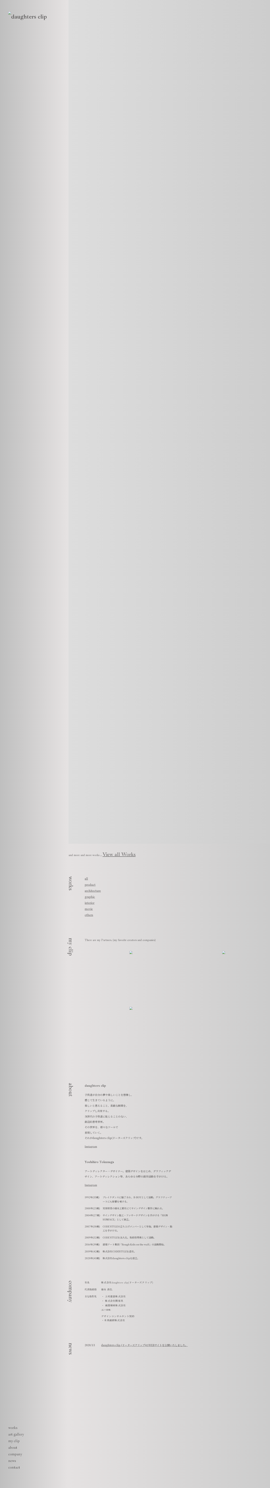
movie (89, 909)
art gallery (16, 1434)
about (12, 1447)
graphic (90, 897)
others (89, 915)
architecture (93, 891)
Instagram (91, 1146)
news (12, 1460)
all (86, 879)
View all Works (119, 854)
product (90, 885)
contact (14, 1467)
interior (89, 903)
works (12, 1427)
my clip (14, 1441)
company (15, 1454)
